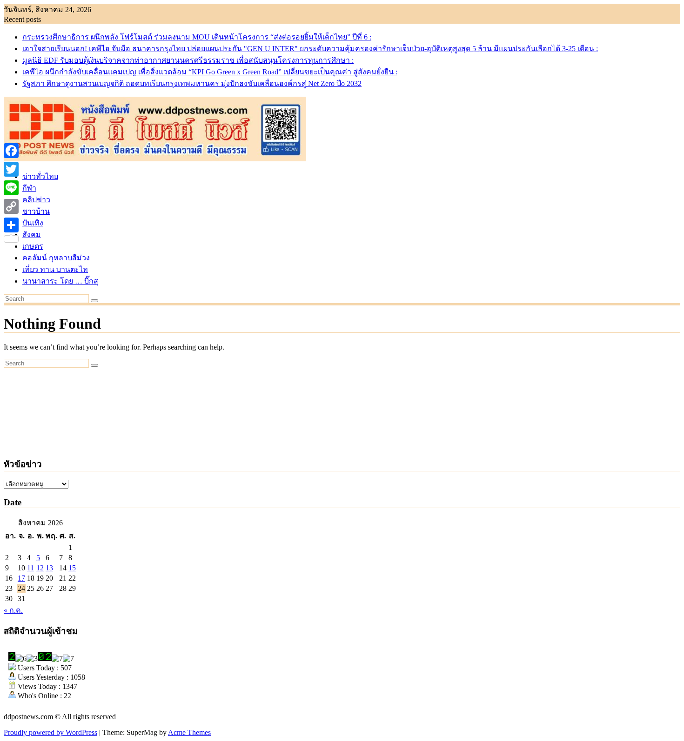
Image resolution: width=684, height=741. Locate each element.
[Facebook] (11, 150)
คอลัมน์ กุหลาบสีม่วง (56, 258)
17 (21, 578)
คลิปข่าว (36, 200)
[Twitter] (11, 169)
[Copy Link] (11, 206)
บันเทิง (32, 223)
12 (40, 568)
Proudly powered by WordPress (50, 732)
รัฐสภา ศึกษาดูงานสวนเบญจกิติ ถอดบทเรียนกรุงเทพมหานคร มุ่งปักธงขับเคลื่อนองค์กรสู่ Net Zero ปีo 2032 (192, 83)
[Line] (11, 188)
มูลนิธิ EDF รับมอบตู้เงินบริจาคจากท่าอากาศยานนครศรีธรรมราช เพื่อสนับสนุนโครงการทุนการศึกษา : (188, 60)
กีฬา (29, 188)
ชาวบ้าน (36, 211)
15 (72, 568)
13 (49, 568)
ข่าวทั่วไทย (40, 176)
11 (30, 568)
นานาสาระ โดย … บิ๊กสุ (60, 281)
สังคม (31, 234)
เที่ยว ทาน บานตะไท (55, 269)
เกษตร (32, 246)
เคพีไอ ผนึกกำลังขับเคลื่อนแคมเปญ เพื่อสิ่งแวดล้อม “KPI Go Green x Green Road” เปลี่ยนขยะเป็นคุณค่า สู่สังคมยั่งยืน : (209, 72)
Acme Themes (189, 732)
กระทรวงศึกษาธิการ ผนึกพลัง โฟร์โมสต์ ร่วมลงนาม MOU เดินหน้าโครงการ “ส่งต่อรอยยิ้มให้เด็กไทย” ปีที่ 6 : (196, 37)
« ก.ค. (13, 610)
